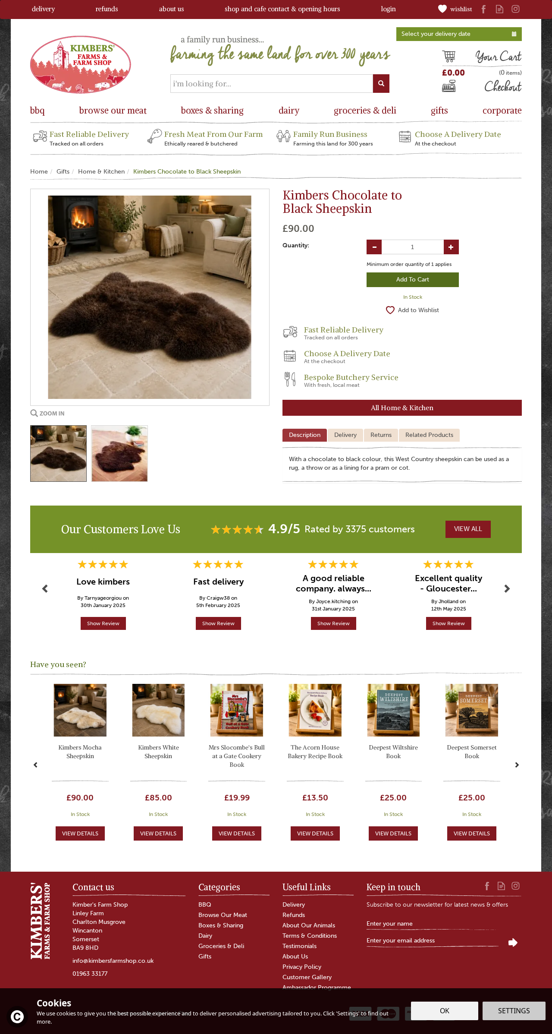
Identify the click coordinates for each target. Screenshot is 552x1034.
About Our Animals (308, 925)
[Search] (381, 83)
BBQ (204, 904)
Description (304, 435)
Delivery (345, 435)
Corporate (502, 110)
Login (388, 9)
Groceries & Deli (221, 946)
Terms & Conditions (309, 935)
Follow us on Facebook (483, 8)
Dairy (205, 935)
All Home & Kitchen (402, 407)
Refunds (293, 915)
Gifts (204, 956)
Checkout (456, 88)
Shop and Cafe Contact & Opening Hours (282, 9)
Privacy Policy (301, 967)
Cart (448, 58)
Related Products (429, 435)
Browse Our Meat (222, 915)
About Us (295, 956)
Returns (381, 435)
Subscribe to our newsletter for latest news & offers (437, 904)
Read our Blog (499, 8)
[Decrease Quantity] (374, 247)
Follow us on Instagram (515, 8)
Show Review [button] (103, 623)
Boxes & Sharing (220, 925)
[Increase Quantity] (451, 247)
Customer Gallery (307, 977)
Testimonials (299, 946)
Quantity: (295, 245)
